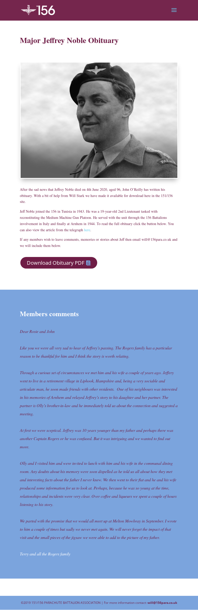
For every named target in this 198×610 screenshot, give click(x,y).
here (87, 229)
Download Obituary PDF (55, 262)
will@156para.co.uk (162, 602)
